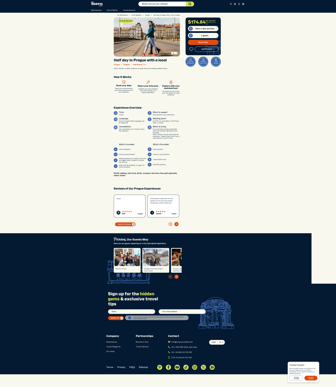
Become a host (142, 342)
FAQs (132, 367)
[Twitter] (203, 367)
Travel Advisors (129, 10)
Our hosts (110, 351)
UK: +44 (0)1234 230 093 (181, 352)
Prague (147, 15)
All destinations (122, 15)
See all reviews (124, 224)
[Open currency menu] (243, 4)
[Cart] (235, 4)
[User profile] (239, 4)
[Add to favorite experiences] (191, 49)
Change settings (296, 378)
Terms (109, 367)
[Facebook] (168, 367)
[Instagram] (194, 367)
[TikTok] (186, 367)
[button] (173, 53)
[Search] (190, 4)
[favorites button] (231, 4)
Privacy (121, 367)
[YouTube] (177, 367)
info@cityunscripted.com (182, 342)
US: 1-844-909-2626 (184, 347)
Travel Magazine (113, 346)
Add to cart (206, 49)
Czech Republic (136, 15)
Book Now (203, 42)
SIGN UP (115, 318)
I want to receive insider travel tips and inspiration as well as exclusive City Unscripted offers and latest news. (158, 317)
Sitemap (143, 367)
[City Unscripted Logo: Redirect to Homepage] (97, 4)
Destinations (111, 342)
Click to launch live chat (181, 357)
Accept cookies (311, 378)
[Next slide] (176, 224)
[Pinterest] (159, 367)
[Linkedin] (212, 367)
